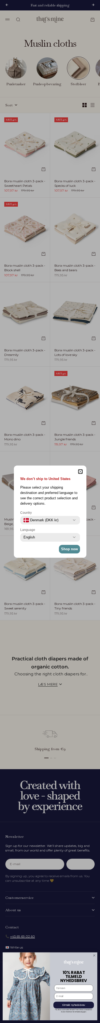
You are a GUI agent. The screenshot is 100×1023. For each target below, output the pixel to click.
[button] (80, 472)
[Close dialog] (94, 955)
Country (26, 513)
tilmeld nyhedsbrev (73, 1005)
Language (27, 530)
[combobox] (40, 520)
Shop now (69, 549)
